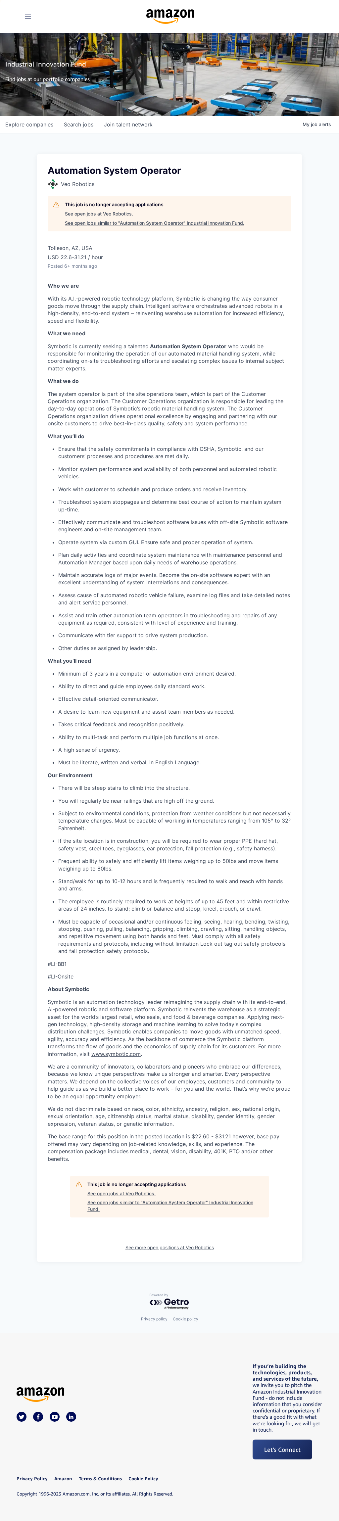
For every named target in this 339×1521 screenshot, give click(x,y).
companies (29, 124)
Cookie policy (185, 1318)
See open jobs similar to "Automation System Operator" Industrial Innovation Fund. (154, 223)
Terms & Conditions (100, 1478)
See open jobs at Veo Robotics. (99, 213)
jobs (78, 124)
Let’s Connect (282, 1449)
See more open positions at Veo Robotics (169, 1247)
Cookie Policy (143, 1478)
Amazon (63, 1478)
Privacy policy (154, 1318)
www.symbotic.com (116, 1054)
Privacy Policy (32, 1478)
